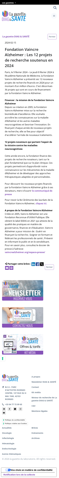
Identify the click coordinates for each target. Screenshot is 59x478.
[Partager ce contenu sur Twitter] (42, 263)
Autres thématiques (11, 454)
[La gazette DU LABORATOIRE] (10, 377)
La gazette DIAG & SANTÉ (15, 36)
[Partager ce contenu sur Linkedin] (33, 263)
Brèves (35, 427)
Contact (35, 387)
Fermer (52, 36)
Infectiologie (8, 438)
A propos (36, 376)
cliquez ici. (41, 203)
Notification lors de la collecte (19, 474)
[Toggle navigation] (54, 16)
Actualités (7, 427)
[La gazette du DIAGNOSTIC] (14, 16)
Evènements (37, 433)
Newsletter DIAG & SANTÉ (44, 382)
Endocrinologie (9, 448)
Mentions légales (39, 411)
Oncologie (7, 433)
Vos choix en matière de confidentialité (32, 470)
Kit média (36, 392)
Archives (36, 438)
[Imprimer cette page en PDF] (11, 267)
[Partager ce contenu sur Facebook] (37, 263)
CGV (33, 406)
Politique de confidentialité (15, 420)
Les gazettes (8, 2)
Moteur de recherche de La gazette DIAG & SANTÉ (44, 399)
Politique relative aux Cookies (16, 423)
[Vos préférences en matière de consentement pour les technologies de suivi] (2, 358)
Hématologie (8, 443)
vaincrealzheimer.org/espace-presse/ (25, 252)
